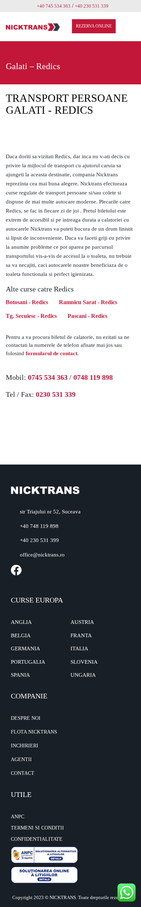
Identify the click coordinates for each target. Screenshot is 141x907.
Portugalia (28, 662)
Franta (81, 635)
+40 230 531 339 (91, 6)
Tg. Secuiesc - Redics (31, 316)
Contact (22, 773)
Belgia (21, 635)
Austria (82, 622)
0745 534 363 (48, 377)
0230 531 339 (56, 394)
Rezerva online (94, 26)
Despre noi (25, 718)
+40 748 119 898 (39, 526)
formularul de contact (51, 353)
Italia (79, 648)
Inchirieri (24, 745)
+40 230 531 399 (39, 540)
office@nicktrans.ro (42, 555)
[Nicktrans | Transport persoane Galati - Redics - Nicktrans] (33, 27)
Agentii (21, 759)
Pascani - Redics (87, 316)
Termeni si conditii (37, 828)
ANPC (17, 816)
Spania (20, 675)
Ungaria (83, 675)
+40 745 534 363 (53, 6)
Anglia (21, 622)
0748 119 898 (93, 377)
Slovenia (84, 662)
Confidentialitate (37, 839)
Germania (25, 648)
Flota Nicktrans (34, 732)
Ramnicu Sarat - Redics (88, 302)
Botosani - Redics (27, 302)
